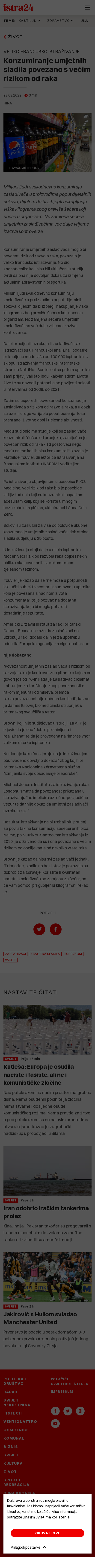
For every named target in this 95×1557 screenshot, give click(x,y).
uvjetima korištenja (53, 1517)
